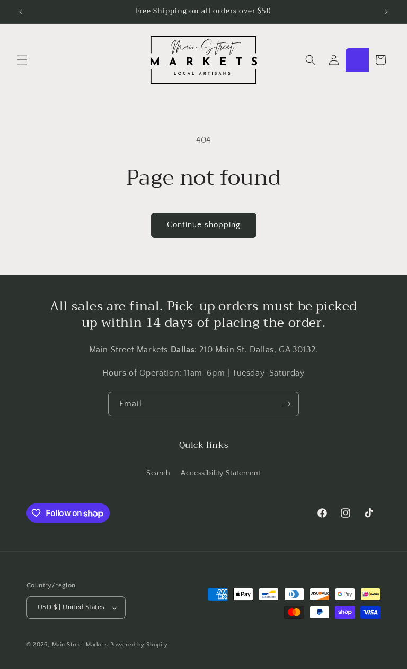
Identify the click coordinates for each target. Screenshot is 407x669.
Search (158, 473)
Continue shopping (204, 224)
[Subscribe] (286, 404)
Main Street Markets (80, 644)
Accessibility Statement (221, 473)
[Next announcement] (386, 11)
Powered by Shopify (139, 644)
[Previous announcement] (20, 11)
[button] (22, 60)
